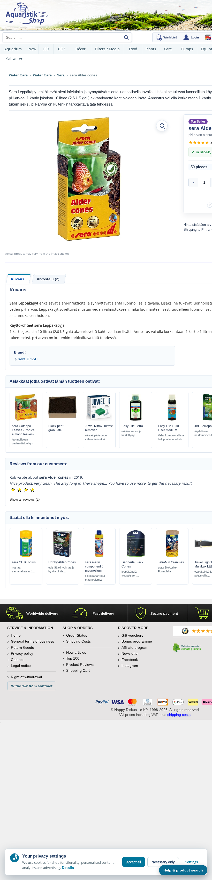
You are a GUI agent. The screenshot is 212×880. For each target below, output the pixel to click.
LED (46, 48)
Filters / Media (107, 48)
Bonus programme (137, 641)
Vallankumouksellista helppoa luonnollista (171, 437)
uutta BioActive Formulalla (167, 569)
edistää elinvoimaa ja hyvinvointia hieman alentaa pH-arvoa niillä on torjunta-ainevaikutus (61, 569)
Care (168, 48)
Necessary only (163, 862)
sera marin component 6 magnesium (94, 566)
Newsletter (130, 653)
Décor (80, 48)
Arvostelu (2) (48, 279)
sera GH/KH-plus (24, 562)
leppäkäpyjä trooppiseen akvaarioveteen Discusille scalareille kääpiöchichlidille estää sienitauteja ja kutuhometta (134, 574)
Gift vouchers (132, 635)
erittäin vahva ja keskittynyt (131, 433)
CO (61, 48)
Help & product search (183, 870)
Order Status (76, 635)
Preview (26, 419)
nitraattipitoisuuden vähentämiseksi (96, 437)
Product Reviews (80, 664)
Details (68, 868)
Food (133, 48)
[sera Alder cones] (89, 179)
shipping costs (179, 715)
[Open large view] (162, 125)
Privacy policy (22, 653)
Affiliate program (135, 647)
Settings (191, 862)
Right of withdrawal (26, 677)
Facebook (130, 660)
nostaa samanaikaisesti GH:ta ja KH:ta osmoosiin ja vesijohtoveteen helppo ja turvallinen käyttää (24, 569)
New (32, 48)
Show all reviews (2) (25, 499)
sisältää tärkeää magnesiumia (95, 577)
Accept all (133, 862)
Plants (151, 48)
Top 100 (72, 658)
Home (16, 635)
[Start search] (126, 37)
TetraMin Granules (171, 562)
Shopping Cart (78, 670)
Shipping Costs (78, 641)
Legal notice (21, 665)
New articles (76, 652)
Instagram (130, 665)
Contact (17, 660)
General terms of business (32, 641)
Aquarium (13, 48)
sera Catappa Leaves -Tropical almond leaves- (23, 430)
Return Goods (22, 647)
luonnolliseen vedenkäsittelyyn (22, 441)
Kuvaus (17, 279)
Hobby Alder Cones (62, 562)
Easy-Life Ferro (132, 426)
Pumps (187, 48)
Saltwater (14, 58)
